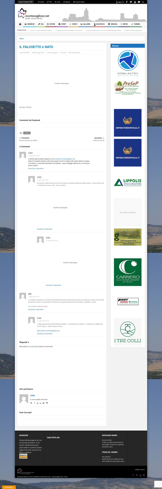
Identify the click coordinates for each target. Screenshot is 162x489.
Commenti (63, 52)
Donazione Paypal (79, 2)
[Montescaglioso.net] (33, 13)
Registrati (67, 2)
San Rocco (100, 24)
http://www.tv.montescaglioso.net (63, 159)
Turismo (137, 24)
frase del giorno (106, 457)
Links (50, 2)
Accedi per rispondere (36, 168)
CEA (42, 24)
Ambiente (26, 133)
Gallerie (86, 24)
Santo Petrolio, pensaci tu (132, 30)
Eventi (74, 24)
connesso (31, 346)
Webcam (114, 24)
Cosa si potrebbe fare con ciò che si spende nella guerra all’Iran (83, 30)
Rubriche (30, 24)
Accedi (58, 2)
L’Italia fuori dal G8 (98, 139)
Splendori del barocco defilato (28, 139)
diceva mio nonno (107, 440)
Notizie (52, 24)
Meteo (125, 24)
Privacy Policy (140, 470)
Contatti (42, 2)
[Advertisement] (105, 20)
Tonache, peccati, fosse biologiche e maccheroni (48, 30)
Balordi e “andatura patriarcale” (113, 30)
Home (21, 38)
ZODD (32, 395)
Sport (63, 24)
